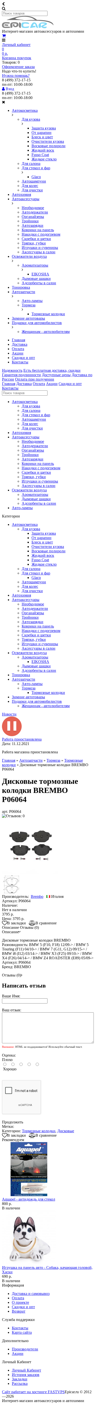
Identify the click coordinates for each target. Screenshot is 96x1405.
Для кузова (31, 119)
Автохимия (21, 194)
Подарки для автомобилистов (37, 323)
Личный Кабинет (26, 1370)
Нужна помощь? (16, 75)
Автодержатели (35, 212)
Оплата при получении (34, 379)
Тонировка (21, 287)
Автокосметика (25, 110)
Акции (17, 353)
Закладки (19, 1379)
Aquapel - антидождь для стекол (28, 1199)
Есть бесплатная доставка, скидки (51, 370)
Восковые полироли (48, 146)
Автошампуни (34, 181)
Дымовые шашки (36, 278)
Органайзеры (33, 217)
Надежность (12, 370)
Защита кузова (44, 128)
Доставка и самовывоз (30, 1293)
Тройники (30, 221)
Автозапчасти (23, 292)
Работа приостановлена (22, 739)
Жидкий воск (43, 150)
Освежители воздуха (29, 256)
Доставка (19, 344)
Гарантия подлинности (21, 375)
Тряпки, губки (34, 243)
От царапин (41, 132)
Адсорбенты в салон (39, 283)
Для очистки (32, 190)
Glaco (36, 177)
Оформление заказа (18, 67)
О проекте (20, 1302)
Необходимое (33, 208)
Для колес (30, 186)
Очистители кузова (48, 141)
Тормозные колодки (48, 314)
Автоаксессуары (25, 199)
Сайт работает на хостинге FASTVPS (33, 1392)
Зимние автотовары (28, 318)
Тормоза (28, 305)
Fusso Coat (40, 155)
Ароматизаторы (35, 265)
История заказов (25, 1375)
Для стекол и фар (36, 168)
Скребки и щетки (36, 239)
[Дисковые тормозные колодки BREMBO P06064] (30, 873)
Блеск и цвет (42, 137)
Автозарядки (32, 225)
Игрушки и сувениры (40, 247)
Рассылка (20, 1383)
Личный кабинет (16, 45)
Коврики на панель (38, 230)
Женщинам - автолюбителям (46, 332)
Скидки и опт (23, 358)
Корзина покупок (16, 58)
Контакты (20, 362)
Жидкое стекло (44, 159)
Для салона (31, 163)
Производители (25, 1349)
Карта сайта (22, 1332)
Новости (9, 714)
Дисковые (65, 1131)
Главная (18, 340)
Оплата (18, 349)
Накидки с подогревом (41, 234)
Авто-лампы (32, 301)
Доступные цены (56, 375)
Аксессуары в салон (38, 252)
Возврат (18, 1311)
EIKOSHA (40, 274)
